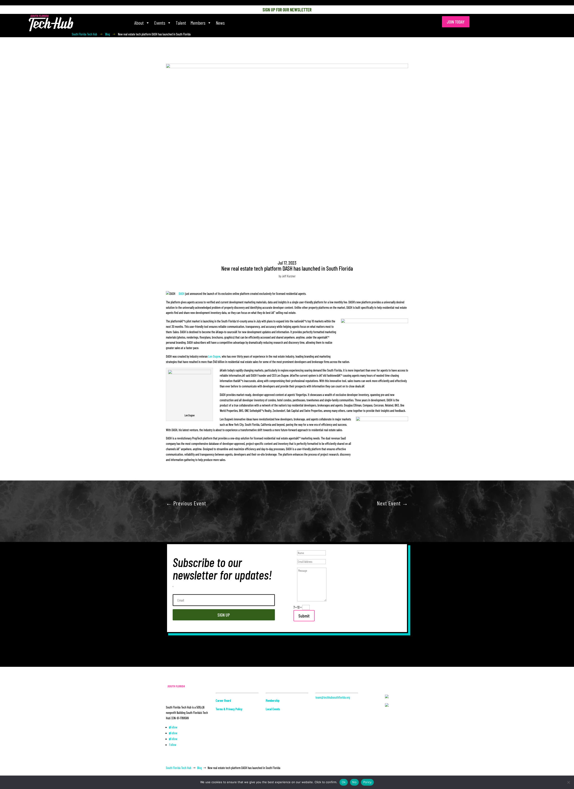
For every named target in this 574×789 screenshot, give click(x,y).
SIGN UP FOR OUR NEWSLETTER (287, 9)
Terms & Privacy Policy (229, 709)
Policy (367, 782)
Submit (304, 615)
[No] (568, 782)
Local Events (273, 709)
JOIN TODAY (456, 21)
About (139, 23)
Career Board (223, 700)
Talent (181, 23)
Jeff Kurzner (289, 276)
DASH (182, 294)
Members (198, 23)
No (354, 782)
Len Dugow (214, 356)
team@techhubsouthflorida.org (332, 697)
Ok (344, 782)
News (220, 23)
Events (159, 23)
